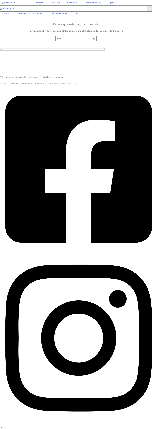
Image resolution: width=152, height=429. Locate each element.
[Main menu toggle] (149, 8)
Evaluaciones (55, 3)
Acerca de (39, 3)
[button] (115, 3)
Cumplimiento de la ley (93, 3)
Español (111, 3)
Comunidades (72, 3)
